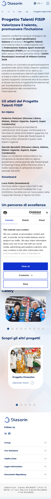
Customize (24, 275)
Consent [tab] (9, 220)
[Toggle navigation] (47, 3)
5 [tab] (26, 329)
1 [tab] (8, 329)
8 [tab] (39, 329)
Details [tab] (25, 220)
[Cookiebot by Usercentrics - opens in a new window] (30, 212)
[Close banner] (47, 213)
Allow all (25, 266)
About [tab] (42, 220)
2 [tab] (13, 329)
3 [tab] (17, 329)
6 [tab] (30, 329)
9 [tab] (43, 329)
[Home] (13, 3)
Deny (25, 284)
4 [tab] (21, 329)
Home (4, 12)
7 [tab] (34, 329)
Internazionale (38, 3)
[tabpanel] (25, 309)
